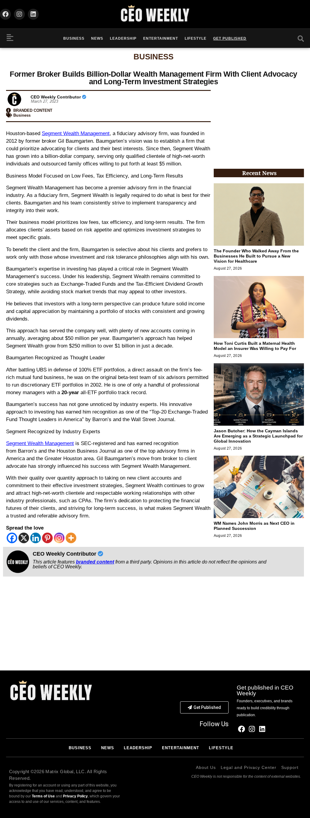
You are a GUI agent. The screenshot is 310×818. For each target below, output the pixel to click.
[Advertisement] (259, 125)
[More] (71, 538)
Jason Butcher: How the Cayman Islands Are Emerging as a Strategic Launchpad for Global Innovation (258, 436)
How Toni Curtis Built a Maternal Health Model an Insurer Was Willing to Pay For (255, 346)
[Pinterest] (47, 538)
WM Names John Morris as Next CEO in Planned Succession (254, 526)
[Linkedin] (33, 14)
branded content (95, 561)
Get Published (229, 38)
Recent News (259, 173)
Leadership (123, 38)
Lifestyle (195, 38)
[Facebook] (5, 14)
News (97, 38)
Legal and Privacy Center (248, 767)
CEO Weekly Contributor (56, 97)
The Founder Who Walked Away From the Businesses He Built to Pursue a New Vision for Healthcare (256, 256)
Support (289, 767)
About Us (206, 767)
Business (73, 38)
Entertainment (160, 38)
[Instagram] (19, 14)
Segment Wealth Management (76, 133)
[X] (23, 538)
